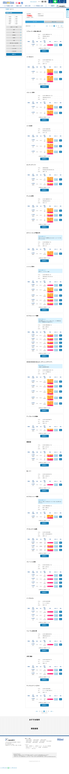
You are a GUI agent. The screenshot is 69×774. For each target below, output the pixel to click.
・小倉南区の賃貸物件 (35, 739)
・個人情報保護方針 (45, 747)
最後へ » (52, 711)
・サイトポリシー (27, 748)
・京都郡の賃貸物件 (35, 742)
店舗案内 (52, 5)
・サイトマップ (34, 747)
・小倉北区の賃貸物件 (28, 739)
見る (60, 44)
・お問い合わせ (33, 748)
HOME (7, 9)
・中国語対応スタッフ (28, 747)
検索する (14, 54)
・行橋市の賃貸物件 (28, 742)
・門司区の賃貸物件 (49, 741)
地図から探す (54, 21)
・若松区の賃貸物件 (35, 741)
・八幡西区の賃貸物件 (28, 741)
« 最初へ (36, 711)
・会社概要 (39, 747)
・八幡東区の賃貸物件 (43, 739)
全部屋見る (44, 50)
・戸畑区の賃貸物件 (42, 741)
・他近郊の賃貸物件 (41, 742)
